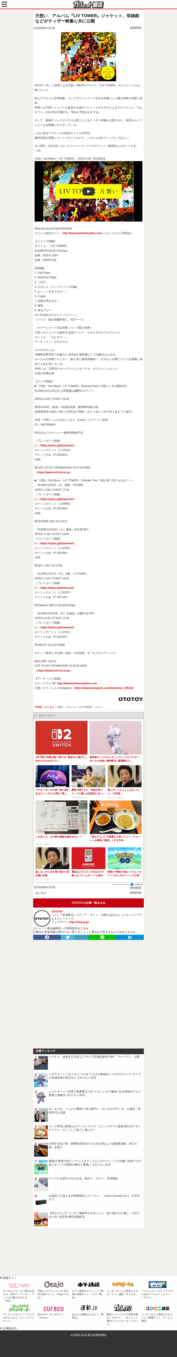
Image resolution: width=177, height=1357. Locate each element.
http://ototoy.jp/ (79, 922)
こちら (84, 928)
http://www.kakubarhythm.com (82, 233)
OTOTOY (136, 28)
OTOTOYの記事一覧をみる (88, 902)
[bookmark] (130, 937)
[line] (102, 937)
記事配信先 (10, 1328)
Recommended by (121, 884)
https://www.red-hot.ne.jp (53, 472)
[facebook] (47, 937)
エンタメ (40, 893)
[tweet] (68, 937)
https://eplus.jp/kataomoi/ (56, 445)
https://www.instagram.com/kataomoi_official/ (103, 688)
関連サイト (10, 1277)
